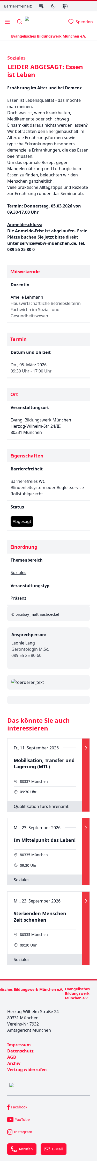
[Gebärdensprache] (65, 6)
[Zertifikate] (48, 1085)
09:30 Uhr (28, 791)
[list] (48, 1057)
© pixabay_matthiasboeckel (35, 614)
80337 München (34, 781)
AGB (11, 1057)
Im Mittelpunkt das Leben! (45, 840)
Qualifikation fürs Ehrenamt (41, 806)
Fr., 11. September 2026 (36, 748)
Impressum (19, 1045)
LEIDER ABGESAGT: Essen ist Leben (45, 70)
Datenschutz (20, 1051)
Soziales (16, 58)
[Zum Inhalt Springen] (41, 6)
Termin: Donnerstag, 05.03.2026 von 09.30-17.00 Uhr (44, 209)
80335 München (34, 854)
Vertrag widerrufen (27, 1069)
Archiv (13, 1063)
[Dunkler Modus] (53, 6)
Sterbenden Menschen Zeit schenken (40, 916)
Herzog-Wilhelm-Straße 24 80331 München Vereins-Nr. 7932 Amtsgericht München (33, 1021)
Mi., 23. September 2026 (37, 827)
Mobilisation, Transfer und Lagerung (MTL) (44, 763)
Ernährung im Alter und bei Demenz (44, 88)
